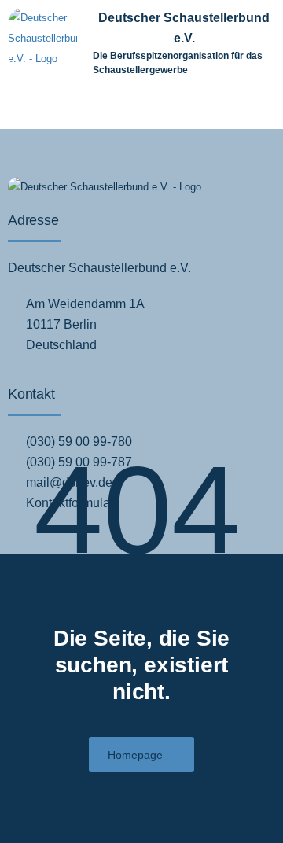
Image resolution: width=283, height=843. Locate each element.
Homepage (135, 755)
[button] (240, 106)
